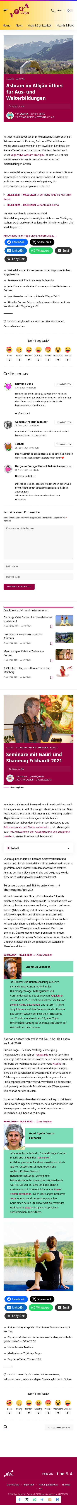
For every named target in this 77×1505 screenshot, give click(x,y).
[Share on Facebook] (19, 1499)
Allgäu (10, 79)
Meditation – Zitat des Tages (25, 1353)
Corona (20, 79)
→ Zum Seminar (28, 955)
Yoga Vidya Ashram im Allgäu (27, 154)
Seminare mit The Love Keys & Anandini (31, 280)
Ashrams (21, 1009)
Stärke (68, 1379)
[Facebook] (57, 1473)
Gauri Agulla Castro (29, 1374)
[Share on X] (27, 1499)
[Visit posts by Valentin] (10, 115)
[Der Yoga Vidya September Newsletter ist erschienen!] (64, 620)
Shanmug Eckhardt (52, 1379)
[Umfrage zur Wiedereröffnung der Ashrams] (64, 637)
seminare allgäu (32, 1379)
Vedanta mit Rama (33, 205)
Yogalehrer (56, 995)
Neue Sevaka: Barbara (20, 1347)
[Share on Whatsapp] (34, 1499)
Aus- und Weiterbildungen (49, 321)
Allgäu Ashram (26, 321)
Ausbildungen (24, 747)
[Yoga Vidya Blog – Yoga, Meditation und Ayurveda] (8, 1473)
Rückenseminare (50, 1374)
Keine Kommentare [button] (60, 1427)
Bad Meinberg (41, 747)
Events (54, 747)
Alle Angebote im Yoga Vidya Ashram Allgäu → (31, 235)
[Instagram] (67, 1473)
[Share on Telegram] (42, 1499)
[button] (7, 10)
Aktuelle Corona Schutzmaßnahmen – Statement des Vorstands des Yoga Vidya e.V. (37, 304)
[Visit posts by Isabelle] (10, 778)
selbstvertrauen (12, 1379)
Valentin (24, 114)
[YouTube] (62, 1473)
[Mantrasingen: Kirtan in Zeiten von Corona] (64, 654)
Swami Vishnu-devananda (25, 1004)
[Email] (50, 1499)
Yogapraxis (41, 1054)
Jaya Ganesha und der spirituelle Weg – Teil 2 (34, 296)
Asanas (57, 1063)
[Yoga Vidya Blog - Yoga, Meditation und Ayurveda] (19, 10)
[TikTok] (71, 1473)
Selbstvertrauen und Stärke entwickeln (26, 827)
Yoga (13, 1198)
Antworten (65, 384)
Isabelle (23, 776)
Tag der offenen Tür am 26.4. (25, 1359)
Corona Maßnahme (14, 326)
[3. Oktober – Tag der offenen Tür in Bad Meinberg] (64, 671)
